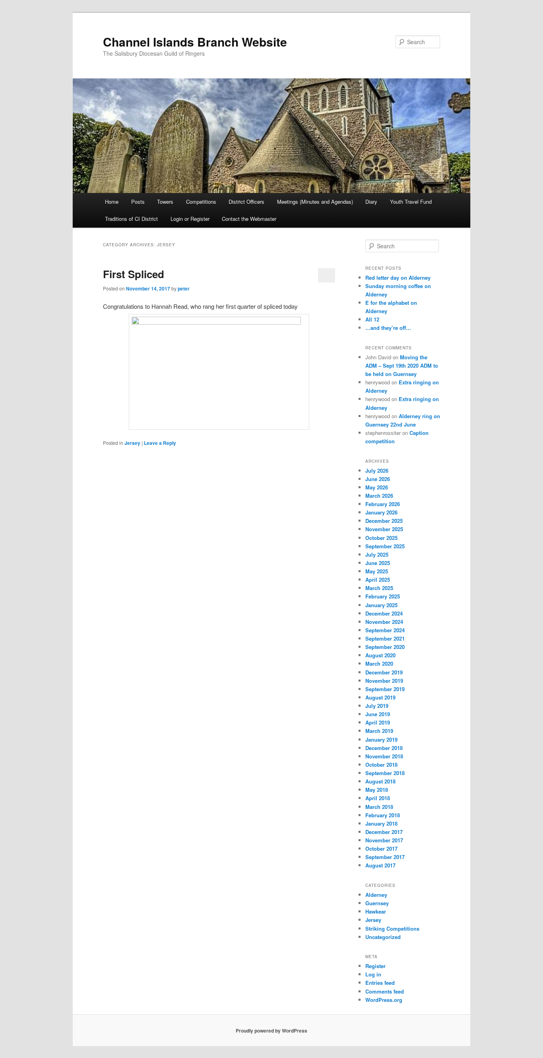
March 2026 (379, 495)
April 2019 (377, 722)
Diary (371, 201)
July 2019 (376, 705)
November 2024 (384, 621)
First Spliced (133, 274)
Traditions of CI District (131, 218)
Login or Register (190, 218)
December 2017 (384, 832)
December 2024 (384, 613)
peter (184, 288)
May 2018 (376, 789)
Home (111, 201)
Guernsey (377, 903)
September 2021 (385, 638)
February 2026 (382, 504)
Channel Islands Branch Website (195, 41)
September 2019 (385, 689)
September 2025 (385, 546)
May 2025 (376, 571)
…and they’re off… (388, 327)
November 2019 (384, 680)
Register (375, 966)
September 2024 (385, 630)
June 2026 (377, 479)
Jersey (132, 442)
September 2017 (385, 857)
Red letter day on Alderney (398, 277)
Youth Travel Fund (411, 201)
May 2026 (376, 487)
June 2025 (377, 563)
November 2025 (384, 529)
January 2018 (381, 823)
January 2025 (381, 605)
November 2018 (384, 756)
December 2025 (384, 520)
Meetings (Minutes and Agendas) (315, 201)
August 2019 (380, 697)
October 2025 (381, 538)
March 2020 (379, 663)
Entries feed (380, 982)
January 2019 (381, 739)
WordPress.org (383, 999)
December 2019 (384, 672)
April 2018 (377, 798)
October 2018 (381, 764)
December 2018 (384, 748)
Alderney (376, 894)
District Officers (246, 201)
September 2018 (385, 773)
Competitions (201, 201)
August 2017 (380, 865)
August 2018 (380, 781)
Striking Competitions (392, 928)
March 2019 (379, 731)
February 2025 (382, 596)
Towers (165, 201)
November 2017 (384, 840)
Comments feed (384, 991)
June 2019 (377, 714)
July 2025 (376, 554)
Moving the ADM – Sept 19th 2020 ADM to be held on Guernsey (401, 365)
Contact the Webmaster (249, 218)
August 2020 (380, 655)
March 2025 (379, 588)
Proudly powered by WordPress (271, 1030)
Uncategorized (383, 937)
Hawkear (375, 911)
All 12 (372, 319)
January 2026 (381, 512)
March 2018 (379, 807)
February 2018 (382, 815)
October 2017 (381, 848)
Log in (373, 974)
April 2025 (377, 579)
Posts (138, 201)
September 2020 (385, 647)
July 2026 (376, 470)
